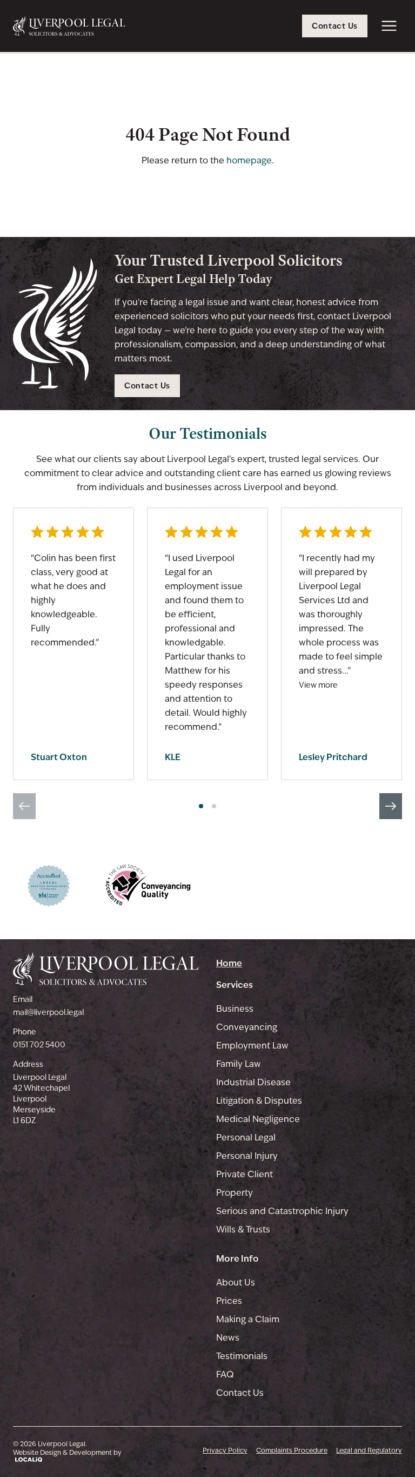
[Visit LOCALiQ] (67, 1459)
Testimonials (241, 1356)
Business (234, 1008)
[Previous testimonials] (24, 806)
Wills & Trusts (243, 1229)
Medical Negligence (258, 1119)
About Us (235, 1282)
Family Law (238, 1064)
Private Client (244, 1174)
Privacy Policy (225, 1450)
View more (318, 685)
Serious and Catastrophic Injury (282, 1211)
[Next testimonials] (390, 806)
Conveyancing (246, 1027)
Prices (229, 1301)
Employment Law (252, 1045)
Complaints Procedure (291, 1450)
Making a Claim (247, 1319)
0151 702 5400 (39, 1045)
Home (229, 963)
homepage (249, 160)
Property (234, 1192)
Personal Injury (247, 1156)
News (227, 1337)
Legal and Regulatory (369, 1450)
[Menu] (389, 26)
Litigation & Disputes (259, 1100)
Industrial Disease (253, 1082)
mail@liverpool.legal (48, 1012)
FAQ (225, 1374)
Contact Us (240, 1393)
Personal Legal (246, 1137)
